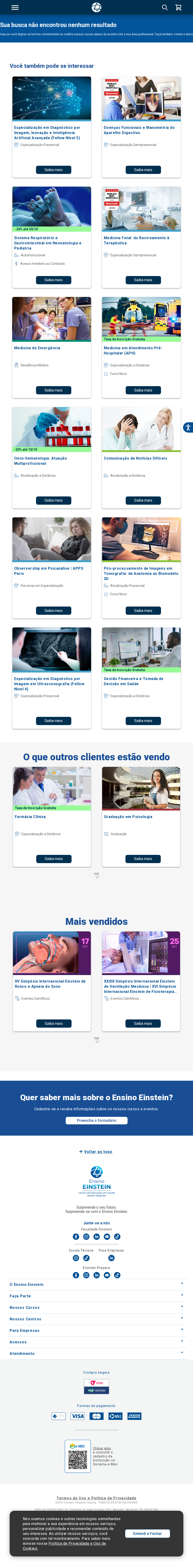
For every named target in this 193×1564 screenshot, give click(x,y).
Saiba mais (53, 170)
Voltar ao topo (98, 1151)
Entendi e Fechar (147, 1533)
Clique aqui (102, 1448)
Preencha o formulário (96, 1120)
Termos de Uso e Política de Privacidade (96, 1498)
